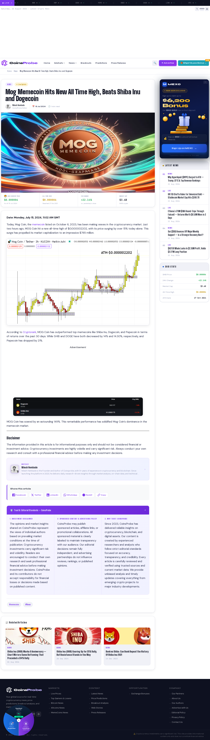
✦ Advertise (168, 63)
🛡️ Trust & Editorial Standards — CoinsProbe (78, 510)
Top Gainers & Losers (61, 698)
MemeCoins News (59, 712)
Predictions (101, 63)
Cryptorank (29, 332)
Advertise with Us (180, 707)
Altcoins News (58, 707)
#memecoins (14, 604)
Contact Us (177, 722)
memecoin (39, 224)
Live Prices (56, 693)
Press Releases (98, 712)
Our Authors (178, 703)
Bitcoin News (57, 703)
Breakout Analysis (100, 703)
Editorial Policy (178, 712)
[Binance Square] (207, 9)
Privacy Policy (178, 717)
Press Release (118, 63)
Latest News (97, 693)
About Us (176, 698)
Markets (58, 63)
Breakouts (86, 63)
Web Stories (97, 707)
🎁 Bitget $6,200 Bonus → (193, 63)
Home (47, 63)
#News (28, 604)
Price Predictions (99, 698)
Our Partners (178, 693)
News (72, 63)
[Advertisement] (105, 34)
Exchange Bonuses (140, 693)
